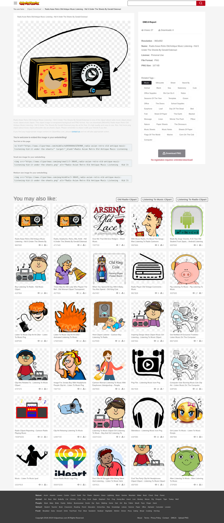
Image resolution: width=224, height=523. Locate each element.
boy (125, 503)
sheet (173, 83)
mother (69, 503)
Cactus (66, 495)
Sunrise (124, 495)
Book (61, 507)
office (146, 103)
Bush (145, 495)
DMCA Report (149, 22)
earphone (148, 109)
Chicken (73, 499)
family (63, 503)
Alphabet (151, 507)
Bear (50, 499)
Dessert (59, 511)
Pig (152, 499)
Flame (89, 495)
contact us (76, 132)
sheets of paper (185, 129)
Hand (155, 503)
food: (38, 511)
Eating (136, 511)
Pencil (84, 507)
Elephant (102, 499)
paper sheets (162, 124)
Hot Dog (157, 511)
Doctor (87, 503)
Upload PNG (183, 518)
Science (131, 507)
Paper (138, 507)
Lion (134, 499)
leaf (161, 109)
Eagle (95, 499)
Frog (113, 499)
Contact (166, 518)
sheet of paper (160, 114)
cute (195, 88)
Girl (121, 503)
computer (148, 140)
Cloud (151, 495)
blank (158, 88)
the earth (178, 114)
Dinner (123, 511)
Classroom (68, 507)
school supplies (177, 103)
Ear (93, 503)
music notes (167, 129)
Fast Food (72, 511)
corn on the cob (186, 135)
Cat (67, 499)
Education (91, 507)
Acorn (46, 495)
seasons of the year (153, 98)
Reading (77, 507)
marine (170, 135)
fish (146, 114)
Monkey (140, 499)
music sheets (149, 129)
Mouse (147, 499)
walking (104, 503)
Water (139, 495)
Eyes (98, 503)
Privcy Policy (156, 518)
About (139, 518)
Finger (148, 503)
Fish (108, 499)
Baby (51, 503)
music (146, 83)
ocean (185, 98)
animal (147, 88)
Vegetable (108, 511)
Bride (57, 503)
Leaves (59, 495)
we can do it (168, 93)
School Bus (101, 507)
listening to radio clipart (192, 199)
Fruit (79, 511)
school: (39, 507)
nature (147, 124)
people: (39, 503)
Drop (156, 495)
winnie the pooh (177, 119)
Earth (79, 495)
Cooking (149, 511)
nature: (39, 495)
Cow (79, 499)
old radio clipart (127, 199)
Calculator (159, 507)
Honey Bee (121, 499)
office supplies (150, 93)
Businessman (78, 503)
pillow (193, 119)
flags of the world (152, 135)
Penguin (159, 499)
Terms (146, 518)
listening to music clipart (157, 199)
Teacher (54, 507)
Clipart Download (34, 9)
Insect (129, 499)
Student (47, 507)
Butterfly (61, 499)
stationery (182, 88)
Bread (142, 511)
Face (143, 503)
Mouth (137, 503)
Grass (103, 495)
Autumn (52, 495)
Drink (66, 511)
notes (183, 93)
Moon (118, 495)
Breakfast (46, 511)
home (111, 503)
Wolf (176, 499)
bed (192, 109)
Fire (84, 495)
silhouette (160, 83)
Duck (89, 499)
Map (108, 507)
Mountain (132, 495)
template (172, 98)
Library (124, 507)
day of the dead (176, 109)
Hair (116, 503)
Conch (73, 495)
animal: (39, 499)
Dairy (53, 511)
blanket (192, 114)
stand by (186, 83)
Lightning (110, 495)
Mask (46, 503)
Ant (45, 499)
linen (160, 119)
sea (169, 88)
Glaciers (96, 495)
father (131, 503)
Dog (84, 499)
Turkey (171, 499)
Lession (168, 507)
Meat (85, 511)
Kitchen (116, 511)
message (148, 119)
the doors (160, 103)
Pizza (130, 511)
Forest (162, 495)
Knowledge (116, 507)
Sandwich (92, 511)
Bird (54, 499)
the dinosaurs (180, 124)
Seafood (100, 511)
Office (144, 507)
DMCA (173, 518)
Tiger (165, 499)
